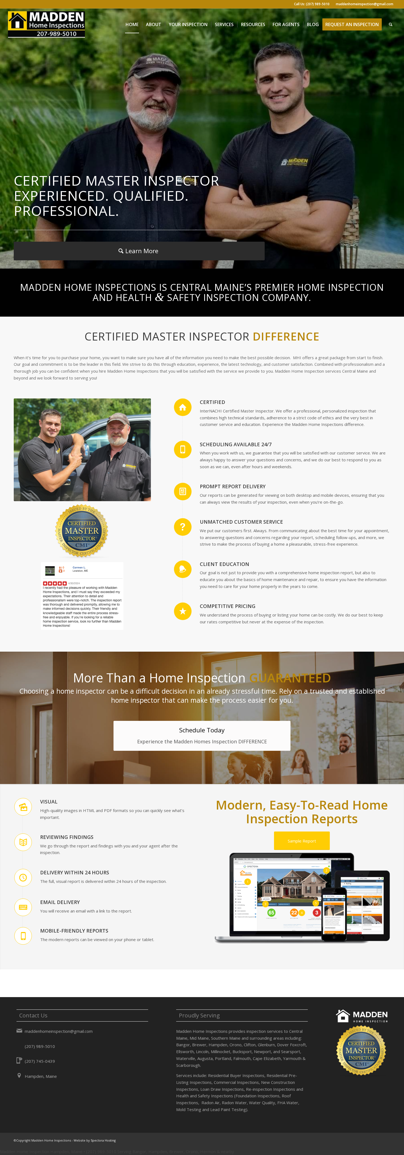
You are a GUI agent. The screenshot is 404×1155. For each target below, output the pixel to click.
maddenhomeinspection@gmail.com (364, 4)
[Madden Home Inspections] (46, 24)
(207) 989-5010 (40, 1046)
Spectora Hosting (103, 1140)
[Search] (390, 24)
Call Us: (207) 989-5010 (312, 4)
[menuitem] (132, 24)
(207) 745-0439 (40, 1061)
